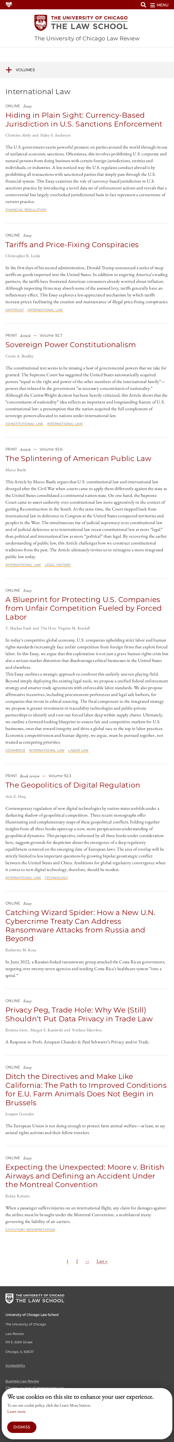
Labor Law (78, 750)
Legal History (58, 565)
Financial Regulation (25, 210)
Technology (56, 878)
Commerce (15, 750)
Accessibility (15, 1366)
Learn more (16, 1411)
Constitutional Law (24, 424)
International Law (45, 310)
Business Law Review (22, 1381)
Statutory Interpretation (30, 1230)
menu (163, 5)
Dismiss (21, 1427)
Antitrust (14, 310)
